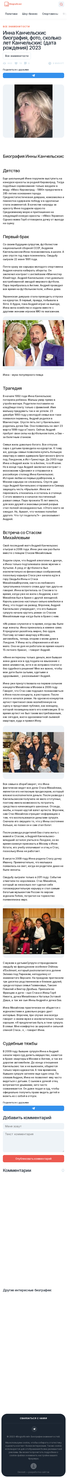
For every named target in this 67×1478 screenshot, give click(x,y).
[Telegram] (34, 1429)
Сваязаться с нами (33, 1418)
